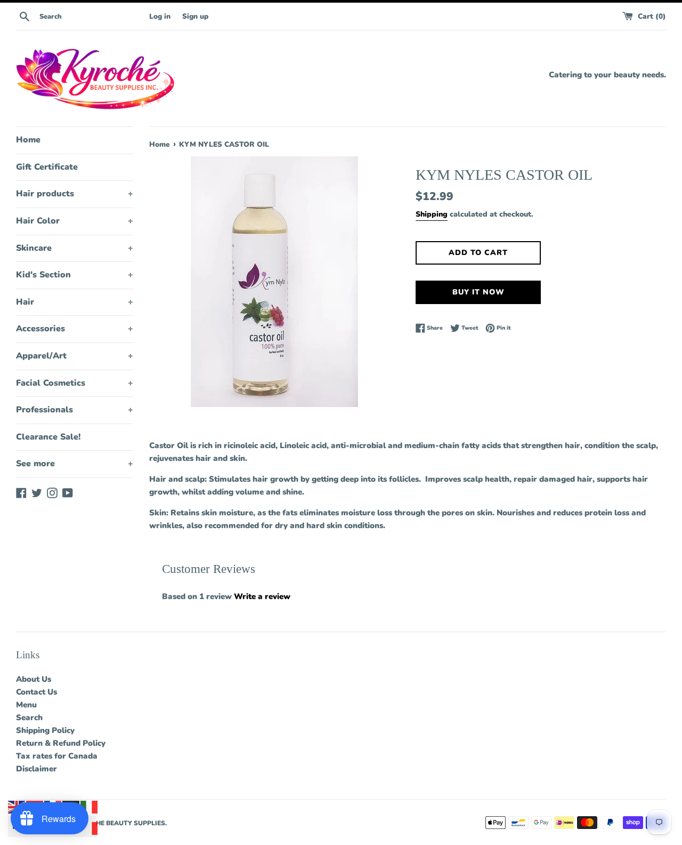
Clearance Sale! (48, 437)
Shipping (432, 214)
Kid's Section (74, 275)
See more (74, 463)
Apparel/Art (74, 356)
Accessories (74, 328)
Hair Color (74, 221)
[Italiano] (89, 806)
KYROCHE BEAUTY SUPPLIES (118, 823)
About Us (33, 679)
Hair (74, 302)
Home (28, 140)
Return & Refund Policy (60, 743)
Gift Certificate (47, 167)
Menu (26, 704)
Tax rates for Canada (57, 756)
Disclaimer (36, 768)
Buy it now (478, 292)
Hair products (74, 194)
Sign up (195, 16)
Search (29, 717)
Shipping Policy (45, 730)
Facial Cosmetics (74, 383)
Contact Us (36, 692)
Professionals (74, 410)
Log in (159, 16)
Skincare (74, 248)
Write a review (262, 596)
